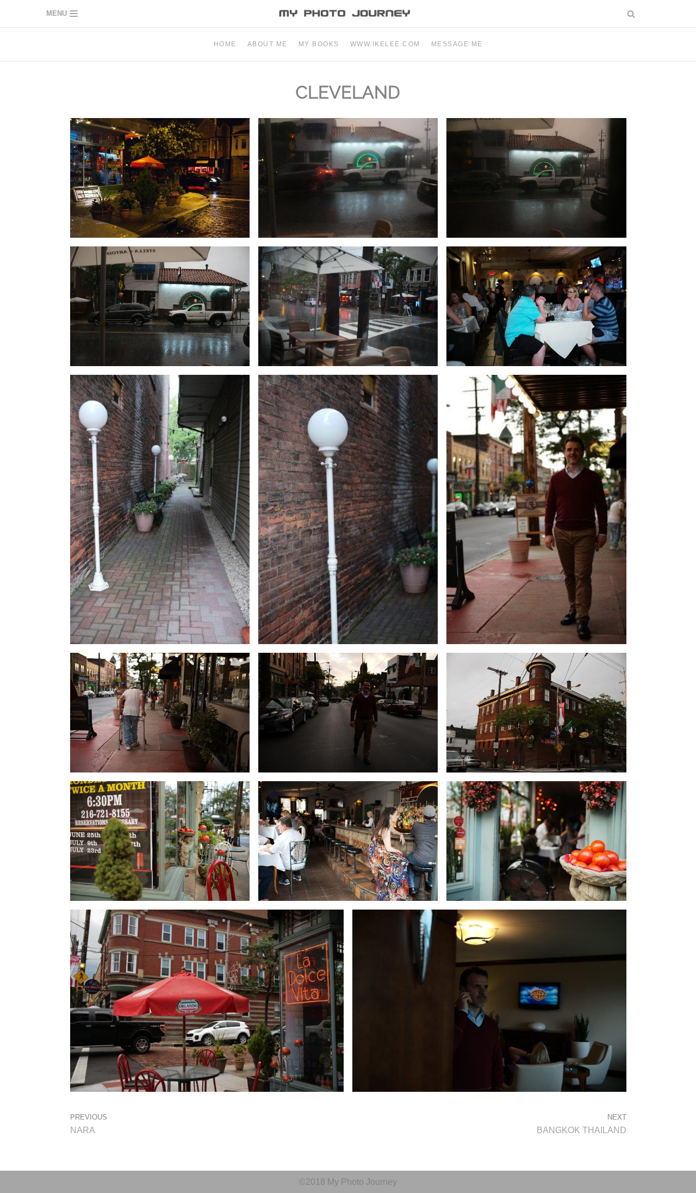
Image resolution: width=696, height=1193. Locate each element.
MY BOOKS (319, 44)
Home (225, 44)
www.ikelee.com (385, 44)
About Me (267, 44)
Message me (457, 44)
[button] (631, 14)
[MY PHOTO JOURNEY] (348, 14)
